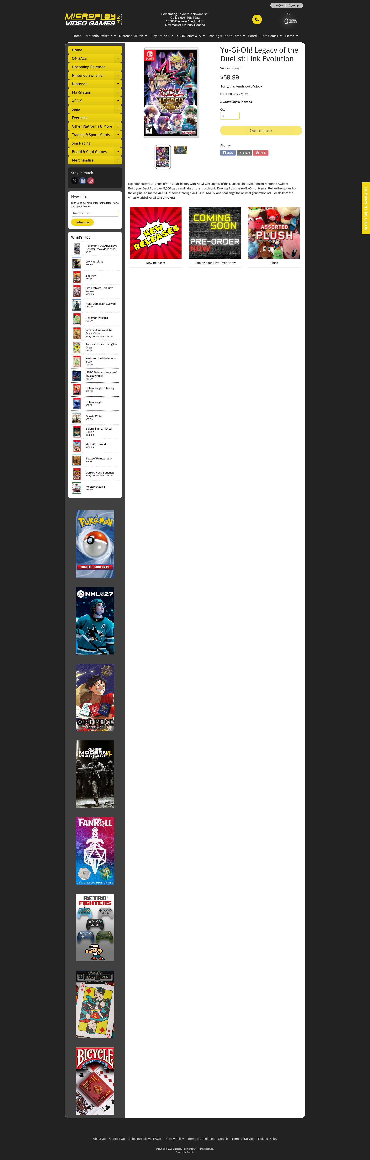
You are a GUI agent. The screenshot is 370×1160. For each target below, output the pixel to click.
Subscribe (82, 222)
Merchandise (97, 161)
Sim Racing (81, 143)
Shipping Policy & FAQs (144, 1138)
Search (223, 1138)
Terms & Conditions (201, 1138)
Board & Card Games (265, 36)
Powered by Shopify (185, 1152)
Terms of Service (243, 1138)
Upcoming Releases (88, 67)
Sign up (293, 5)
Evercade (80, 117)
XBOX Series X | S (191, 36)
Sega (97, 110)
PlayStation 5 (162, 36)
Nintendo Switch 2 (101, 36)
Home (77, 36)
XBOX (97, 101)
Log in (278, 5)
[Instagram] (90, 180)
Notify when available (366, 208)
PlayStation (97, 93)
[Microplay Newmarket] (94, 19)
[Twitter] (74, 180)
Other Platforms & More (97, 127)
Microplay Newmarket (183, 1149)
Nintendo (97, 85)
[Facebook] (82, 180)
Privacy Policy (174, 1138)
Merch (292, 36)
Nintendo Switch (133, 36)
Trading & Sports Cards (227, 36)
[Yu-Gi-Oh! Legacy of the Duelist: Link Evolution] (163, 157)
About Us (99, 1138)
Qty (222, 109)
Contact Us (117, 1138)
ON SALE (97, 59)
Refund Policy (267, 1138)
